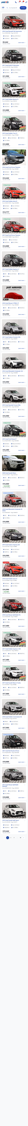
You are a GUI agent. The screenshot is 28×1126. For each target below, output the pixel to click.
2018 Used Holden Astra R (9, 579)
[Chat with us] (23, 2)
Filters (23, 7)
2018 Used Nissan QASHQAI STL (11, 615)
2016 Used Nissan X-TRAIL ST (10, 303)
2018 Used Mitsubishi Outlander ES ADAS (12, 510)
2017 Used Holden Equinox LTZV (11, 649)
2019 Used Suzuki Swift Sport (10, 820)
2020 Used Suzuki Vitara (9, 473)
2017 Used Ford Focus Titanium (11, 235)
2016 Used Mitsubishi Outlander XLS (12, 371)
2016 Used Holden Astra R (9, 201)
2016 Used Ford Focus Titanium (11, 167)
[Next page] (23, 837)
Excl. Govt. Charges (6, 43)
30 (20, 837)
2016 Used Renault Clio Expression (12, 31)
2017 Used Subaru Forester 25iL (11, 337)
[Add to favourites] (25, 31)
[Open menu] (26, 2)
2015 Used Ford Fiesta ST (9, 439)
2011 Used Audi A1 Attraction (10, 65)
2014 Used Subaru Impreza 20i (11, 545)
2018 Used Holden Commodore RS (12, 717)
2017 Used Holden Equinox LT (10, 269)
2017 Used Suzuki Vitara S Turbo (11, 683)
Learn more (21, 42)
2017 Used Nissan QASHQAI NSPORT (10, 785)
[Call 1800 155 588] (16, 2)
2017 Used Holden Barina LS (10, 99)
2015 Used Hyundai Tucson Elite (11, 405)
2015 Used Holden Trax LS (9, 133)
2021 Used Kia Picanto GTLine (10, 751)
